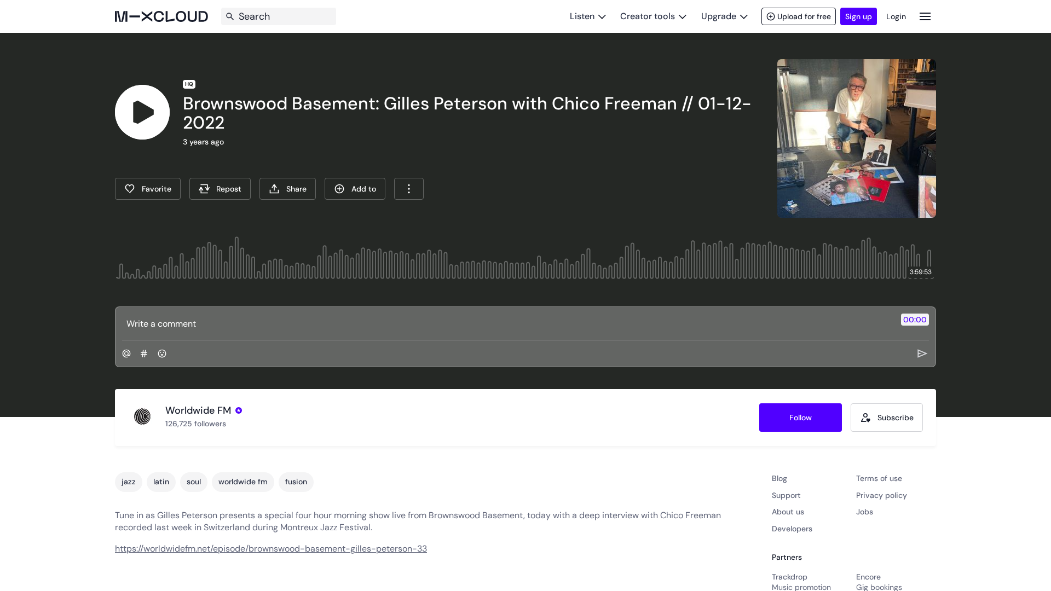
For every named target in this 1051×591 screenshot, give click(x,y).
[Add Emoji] (162, 353)
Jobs (864, 512)
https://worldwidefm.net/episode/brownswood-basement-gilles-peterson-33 (271, 548)
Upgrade (718, 16)
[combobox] (409, 189)
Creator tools (647, 16)
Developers (792, 529)
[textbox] (507, 323)
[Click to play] (142, 112)
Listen (582, 16)
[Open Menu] (925, 16)
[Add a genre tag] (144, 353)
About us (788, 512)
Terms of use (879, 478)
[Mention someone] (126, 353)
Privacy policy (881, 495)
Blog (779, 478)
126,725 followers (195, 423)
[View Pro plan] (238, 410)
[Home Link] (161, 16)
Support (786, 495)
